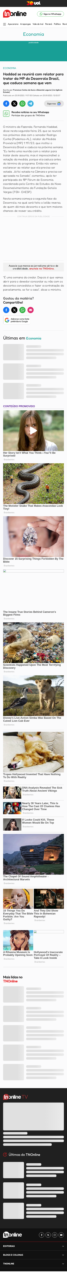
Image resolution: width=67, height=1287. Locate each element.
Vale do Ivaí (38, 24)
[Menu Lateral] (4, 24)
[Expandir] (63, 1263)
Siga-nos (51, 103)
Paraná (48, 24)
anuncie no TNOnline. (41, 268)
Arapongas (25, 24)
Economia (33, 34)
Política (57, 24)
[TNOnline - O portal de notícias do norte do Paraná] (14, 14)
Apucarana (13, 24)
